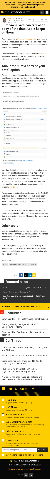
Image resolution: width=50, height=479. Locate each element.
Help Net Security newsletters (18, 2)
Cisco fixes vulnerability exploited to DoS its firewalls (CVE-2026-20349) (22, 362)
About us (30, 469)
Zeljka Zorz (11, 18)
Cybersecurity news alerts (19, 422)
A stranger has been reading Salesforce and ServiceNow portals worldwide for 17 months (23, 378)
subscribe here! (32, 7)
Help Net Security (35, 465)
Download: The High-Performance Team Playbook (22, 306)
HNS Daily (11, 399)
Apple (5, 264)
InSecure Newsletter (16, 414)
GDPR (43, 54)
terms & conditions (35, 455)
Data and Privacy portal (26, 39)
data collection (15, 264)
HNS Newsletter (14, 407)
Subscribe (42, 450)
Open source (12, 440)
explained (13, 187)
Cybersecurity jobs (15, 431)
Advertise (37, 469)
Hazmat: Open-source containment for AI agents (19, 292)
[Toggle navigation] (47, 12)
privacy (33, 264)
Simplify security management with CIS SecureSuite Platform (20, 325)
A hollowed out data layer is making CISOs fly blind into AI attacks (25, 288)
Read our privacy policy (17, 469)
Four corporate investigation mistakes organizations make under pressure (19, 370)
